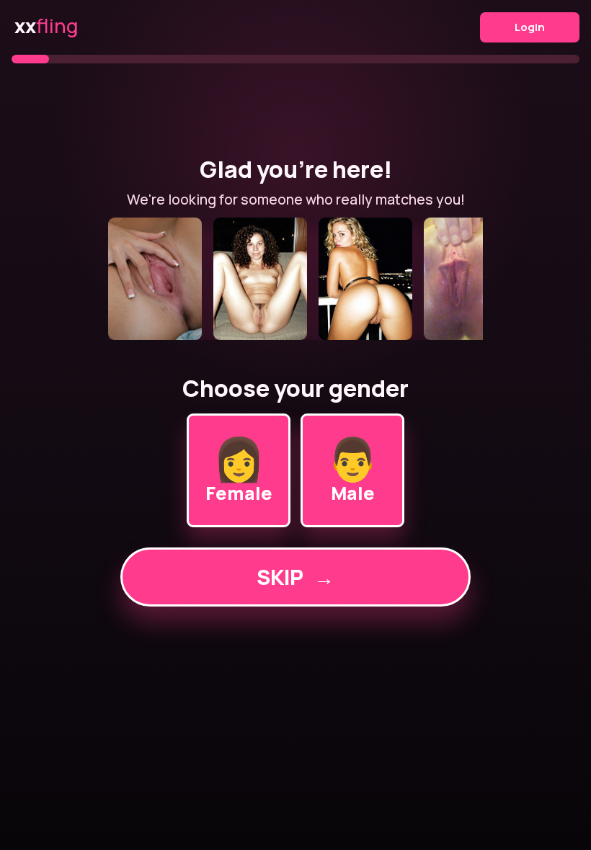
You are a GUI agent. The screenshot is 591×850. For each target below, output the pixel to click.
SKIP (295, 577)
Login (530, 27)
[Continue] (295, 279)
